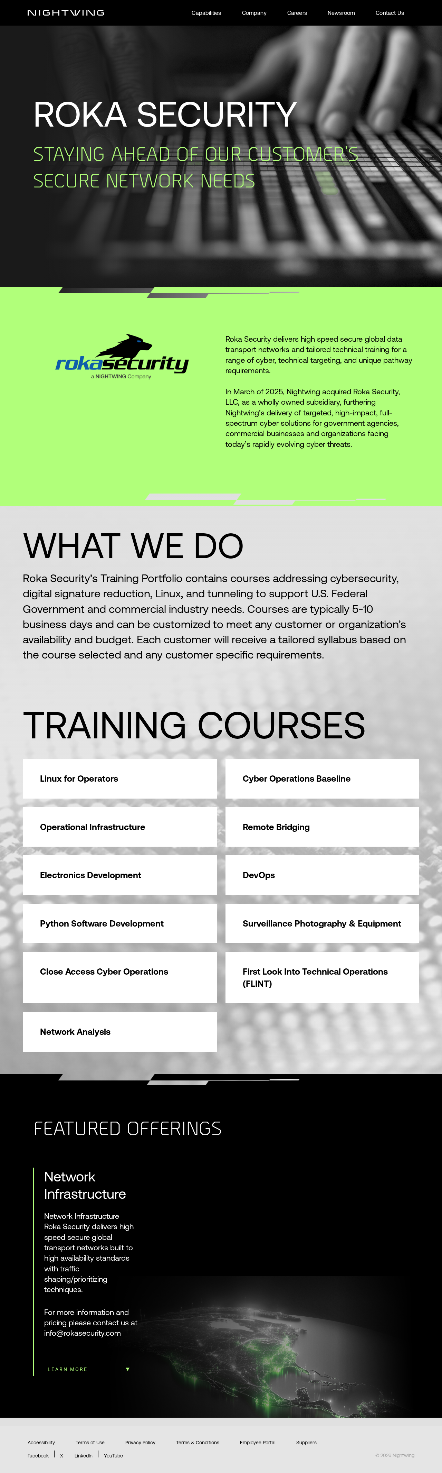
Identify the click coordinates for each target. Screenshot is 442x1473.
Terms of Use (90, 1442)
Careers (297, 13)
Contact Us (390, 13)
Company (254, 13)
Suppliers (306, 1442)
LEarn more (68, 1369)
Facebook (38, 1455)
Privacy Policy (140, 1442)
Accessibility (41, 1442)
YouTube (113, 1455)
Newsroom (341, 13)
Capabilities (206, 13)
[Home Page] (66, 13)
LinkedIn (84, 1455)
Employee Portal (258, 1442)
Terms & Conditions (197, 1442)
